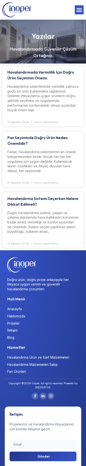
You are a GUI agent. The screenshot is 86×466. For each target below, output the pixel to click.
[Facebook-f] (35, 396)
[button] (79, 9)
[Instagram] (51, 396)
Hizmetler (16, 347)
